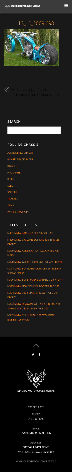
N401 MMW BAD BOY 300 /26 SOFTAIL (30, 233)
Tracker (12, 198)
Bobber (12, 166)
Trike (10, 205)
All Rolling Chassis (20, 152)
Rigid (10, 179)
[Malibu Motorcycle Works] (23, 8)
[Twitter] (33, 354)
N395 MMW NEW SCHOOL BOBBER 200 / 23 (33, 286)
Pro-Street (14, 172)
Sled (10, 185)
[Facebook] (39, 354)
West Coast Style (19, 212)
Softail (12, 192)
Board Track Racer (20, 159)
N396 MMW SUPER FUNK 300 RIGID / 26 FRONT (35, 279)
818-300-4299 (36, 419)
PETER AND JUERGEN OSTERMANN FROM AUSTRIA (35, 92)
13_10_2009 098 (36, 23)
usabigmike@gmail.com (36, 433)
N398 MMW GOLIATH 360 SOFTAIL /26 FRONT (34, 262)
